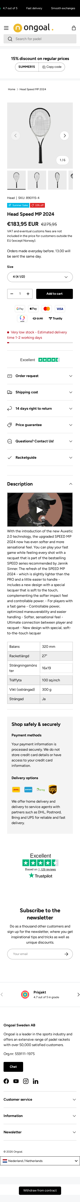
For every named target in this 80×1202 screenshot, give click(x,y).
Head (11, 198)
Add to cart (54, 294)
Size (10, 267)
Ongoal (18, 1151)
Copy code (54, 67)
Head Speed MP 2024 (33, 89)
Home (11, 89)
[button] (74, 28)
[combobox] (40, 38)
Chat (13, 1067)
